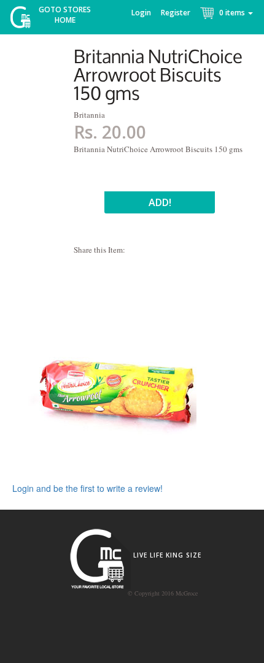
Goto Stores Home (65, 14)
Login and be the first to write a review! (87, 488)
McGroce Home (25, 20)
